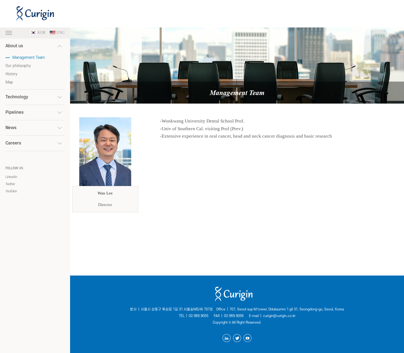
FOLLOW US (14, 168)
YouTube (11, 191)
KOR (41, 33)
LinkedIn (11, 177)
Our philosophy (18, 66)
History (11, 74)
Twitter (10, 184)
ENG (61, 33)
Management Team (28, 57)
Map (9, 82)
